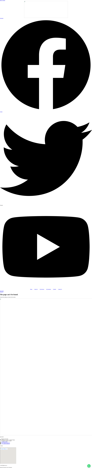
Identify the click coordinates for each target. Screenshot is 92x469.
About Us (36, 289)
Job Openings (48, 289)
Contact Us (60, 289)
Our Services (42, 289)
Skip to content (2, 0)
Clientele (54, 289)
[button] (89, 466)
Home (31, 289)
